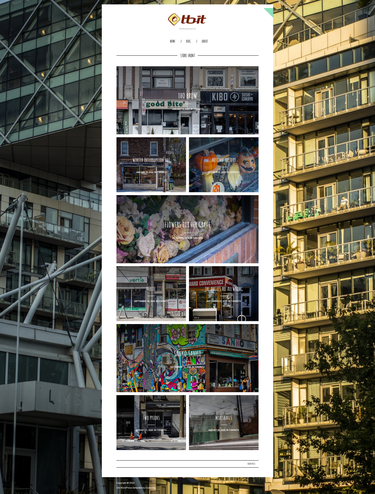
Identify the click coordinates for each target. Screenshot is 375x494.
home (172, 41)
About (205, 41)
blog (188, 41)
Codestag (151, 487)
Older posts (251, 463)
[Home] (187, 19)
